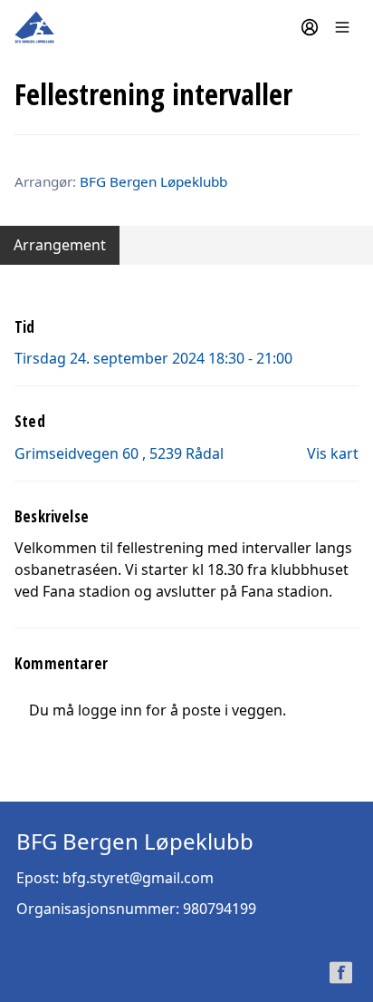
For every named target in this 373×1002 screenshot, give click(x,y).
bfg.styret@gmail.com (138, 878)
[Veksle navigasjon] (342, 27)
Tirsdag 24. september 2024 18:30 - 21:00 (153, 358)
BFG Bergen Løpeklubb (153, 181)
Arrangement (60, 245)
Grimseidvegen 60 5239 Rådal (119, 453)
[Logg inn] (309, 27)
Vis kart (333, 453)
